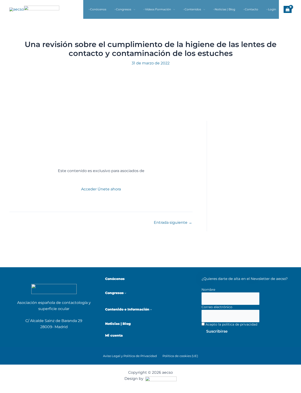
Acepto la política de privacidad (231, 324)
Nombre (208, 289)
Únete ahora (109, 189)
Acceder (89, 189)
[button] (133, 9)
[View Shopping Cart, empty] (288, 9)
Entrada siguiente (173, 222)
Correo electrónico (217, 307)
